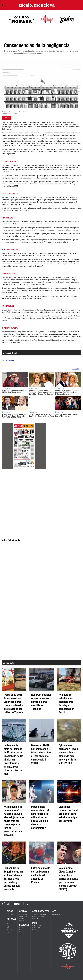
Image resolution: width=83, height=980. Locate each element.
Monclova (22, 928)
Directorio (35, 918)
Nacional (9, 930)
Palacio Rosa (23, 916)
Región (21, 932)
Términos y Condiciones (39, 914)
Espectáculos (10, 924)
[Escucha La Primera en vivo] (67, 930)
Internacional (10, 922)
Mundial (9, 934)
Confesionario (23, 914)
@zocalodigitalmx (8, 360)
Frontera (21, 930)
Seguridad (10, 932)
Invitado (21, 920)
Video (8, 928)
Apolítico (21, 918)
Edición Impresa (36, 930)
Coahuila (21, 934)
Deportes (9, 926)
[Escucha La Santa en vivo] (67, 951)
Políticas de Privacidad (38, 916)
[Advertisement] (24, 488)
